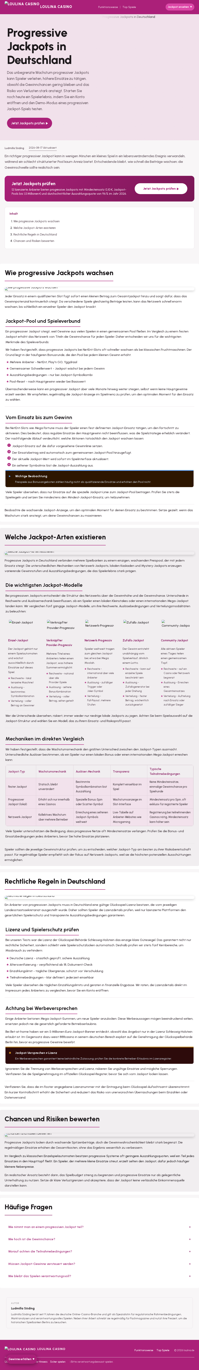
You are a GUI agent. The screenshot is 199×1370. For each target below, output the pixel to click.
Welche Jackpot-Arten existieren (34, 228)
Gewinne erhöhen (20, 1359)
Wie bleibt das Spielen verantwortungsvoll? (39, 1276)
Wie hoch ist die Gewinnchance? (31, 1239)
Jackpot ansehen (178, 6)
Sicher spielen (57, 1361)
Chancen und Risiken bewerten (33, 241)
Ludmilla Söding (23, 1308)
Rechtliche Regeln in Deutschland (35, 234)
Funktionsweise (108, 7)
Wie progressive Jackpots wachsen (36, 221)
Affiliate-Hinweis (37, 1361)
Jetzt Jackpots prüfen (28, 123)
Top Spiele (129, 7)
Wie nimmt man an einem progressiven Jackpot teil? (46, 1227)
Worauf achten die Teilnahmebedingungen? (40, 1251)
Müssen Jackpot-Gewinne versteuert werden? (41, 1264)
